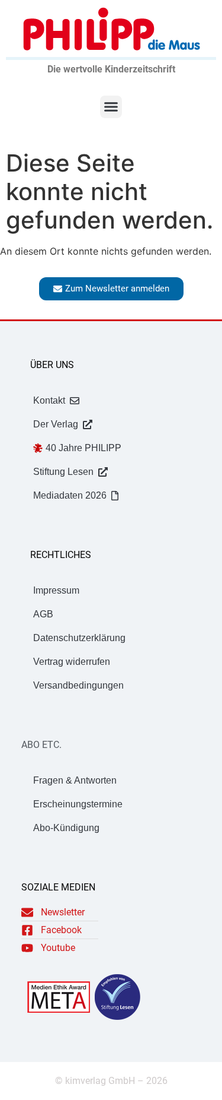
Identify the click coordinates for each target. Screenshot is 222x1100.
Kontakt (49, 400)
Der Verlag (55, 424)
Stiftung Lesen (63, 472)
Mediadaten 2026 (70, 495)
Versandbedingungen (78, 685)
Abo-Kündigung (66, 828)
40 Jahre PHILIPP (83, 448)
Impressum (56, 590)
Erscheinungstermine (78, 804)
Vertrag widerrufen (71, 662)
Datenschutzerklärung (79, 638)
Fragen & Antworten (75, 780)
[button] (111, 107)
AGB (43, 614)
